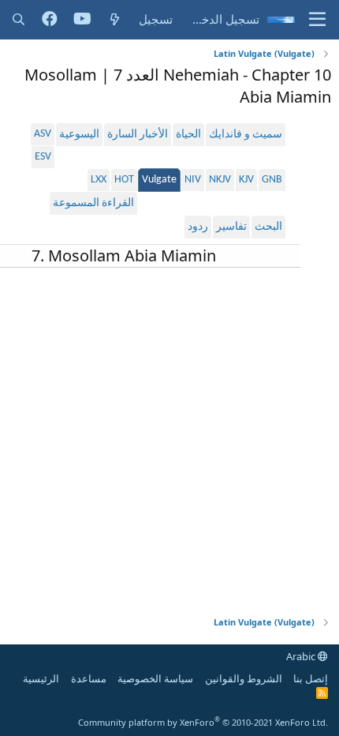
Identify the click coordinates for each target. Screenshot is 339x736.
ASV (42, 134)
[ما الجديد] (114, 19)
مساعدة (88, 678)
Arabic (302, 656)
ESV (43, 157)
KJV (246, 180)
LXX (98, 180)
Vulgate (159, 180)
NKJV (220, 180)
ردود (198, 227)
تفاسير (231, 227)
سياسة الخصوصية (155, 678)
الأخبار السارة (137, 135)
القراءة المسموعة (93, 203)
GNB (272, 180)
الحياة (188, 135)
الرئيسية (41, 678)
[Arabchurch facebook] (49, 20)
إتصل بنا (310, 678)
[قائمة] (317, 19)
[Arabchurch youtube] (82, 20)
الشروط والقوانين (243, 678)
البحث (268, 227)
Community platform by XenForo (203, 722)
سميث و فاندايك (245, 135)
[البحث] (18, 19)
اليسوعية (79, 135)
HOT (124, 180)
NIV (192, 180)
